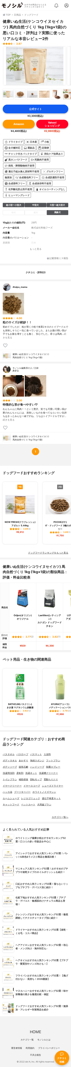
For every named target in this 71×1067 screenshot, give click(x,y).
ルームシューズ (11, 798)
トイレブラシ (10, 779)
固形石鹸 (23, 767)
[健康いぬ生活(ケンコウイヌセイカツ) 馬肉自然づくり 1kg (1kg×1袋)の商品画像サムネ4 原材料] (44, 94)
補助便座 (23, 779)
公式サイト (35, 108)
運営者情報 (16, 1048)
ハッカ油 (7, 792)
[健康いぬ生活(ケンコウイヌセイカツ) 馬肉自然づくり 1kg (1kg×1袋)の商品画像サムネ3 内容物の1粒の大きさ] (32, 94)
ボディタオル (10, 760)
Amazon (18, 124)
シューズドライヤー (52, 785)
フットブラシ (53, 760)
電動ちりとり (51, 779)
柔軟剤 (19, 773)
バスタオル (9, 754)
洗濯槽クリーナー (48, 773)
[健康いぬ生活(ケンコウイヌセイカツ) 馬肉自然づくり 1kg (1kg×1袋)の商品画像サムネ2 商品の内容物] (20, 94)
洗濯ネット (31, 773)
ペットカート (28, 804)
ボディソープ (10, 767)
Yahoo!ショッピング (52, 124)
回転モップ (36, 779)
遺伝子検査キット (51, 798)
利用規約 (30, 1048)
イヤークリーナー (12, 785)
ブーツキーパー (22, 792)
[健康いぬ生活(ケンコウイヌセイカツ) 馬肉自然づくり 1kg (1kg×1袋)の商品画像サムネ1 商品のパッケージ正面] (8, 94)
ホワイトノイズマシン (44, 792)
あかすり (23, 760)
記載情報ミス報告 (58, 258)
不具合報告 (35, 1055)
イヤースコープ (31, 785)
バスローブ (22, 754)
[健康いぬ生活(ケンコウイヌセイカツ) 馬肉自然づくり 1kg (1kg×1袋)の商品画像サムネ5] (56, 94)
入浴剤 (47, 754)
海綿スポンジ (37, 760)
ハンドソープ (37, 767)
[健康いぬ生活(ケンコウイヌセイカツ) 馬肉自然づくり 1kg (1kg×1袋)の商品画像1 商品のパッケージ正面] (35, 66)
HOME (35, 1032)
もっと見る (36, 249)
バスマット (36, 754)
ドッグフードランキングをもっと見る (48, 552)
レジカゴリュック (30, 798)
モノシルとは (43, 1039)
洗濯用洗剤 (9, 773)
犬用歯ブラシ (44, 804)
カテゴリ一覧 (27, 1039)
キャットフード (11, 804)
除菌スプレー (53, 767)
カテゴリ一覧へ (60, 817)
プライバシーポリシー (49, 1048)
